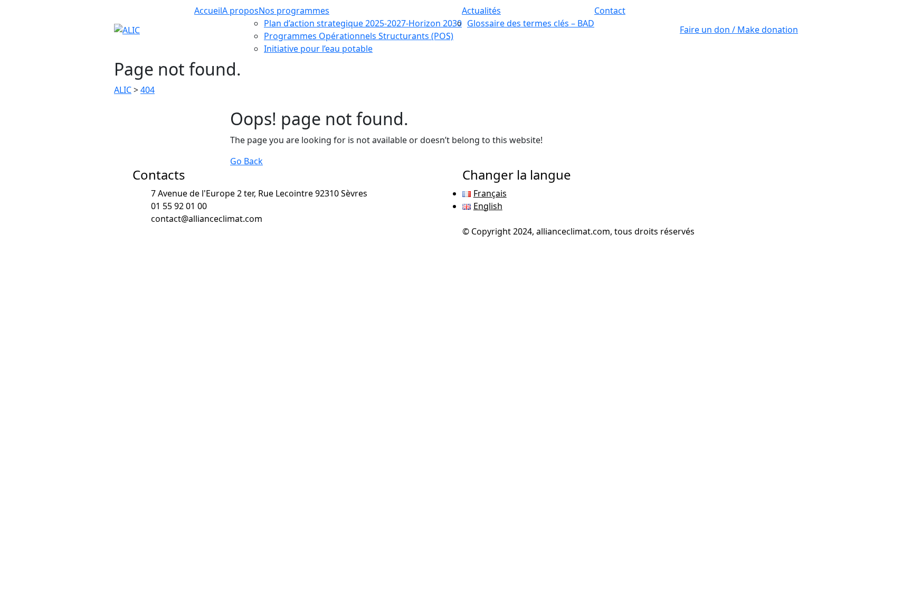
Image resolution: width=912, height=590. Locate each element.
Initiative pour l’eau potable (318, 48)
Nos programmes (294, 10)
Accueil (208, 10)
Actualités (481, 10)
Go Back (246, 161)
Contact (609, 10)
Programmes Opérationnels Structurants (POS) (358, 36)
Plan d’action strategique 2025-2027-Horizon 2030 (363, 23)
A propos (240, 10)
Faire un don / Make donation (739, 29)
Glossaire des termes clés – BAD (530, 23)
